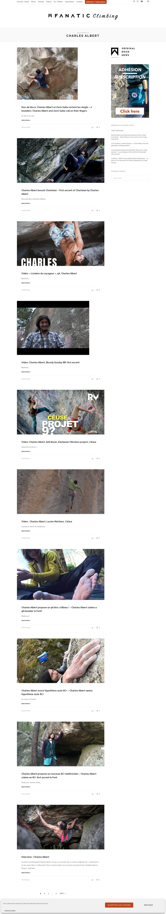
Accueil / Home (23, 2)
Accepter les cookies (119, 905)
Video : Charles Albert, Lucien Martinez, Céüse (46, 521)
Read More (25, 120)
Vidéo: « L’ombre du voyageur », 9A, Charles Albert (49, 273)
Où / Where (58, 2)
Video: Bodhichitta (117, 130)
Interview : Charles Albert (35, 857)
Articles (41, 2)
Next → (63, 893)
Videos (48, 2)
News (33, 2)
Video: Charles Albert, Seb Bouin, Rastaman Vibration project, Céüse (58, 442)
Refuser (148, 905)
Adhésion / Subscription (95, 2)
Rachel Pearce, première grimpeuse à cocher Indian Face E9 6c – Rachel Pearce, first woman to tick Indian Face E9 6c (129, 137)
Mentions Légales (10, 910)
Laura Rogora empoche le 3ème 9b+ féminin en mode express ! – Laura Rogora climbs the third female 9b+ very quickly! (129, 152)
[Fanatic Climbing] (83, 16)
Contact (79, 2)
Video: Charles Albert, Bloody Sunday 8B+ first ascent (50, 362)
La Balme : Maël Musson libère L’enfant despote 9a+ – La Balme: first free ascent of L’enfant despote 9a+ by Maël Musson (129, 160)
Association (69, 2)
